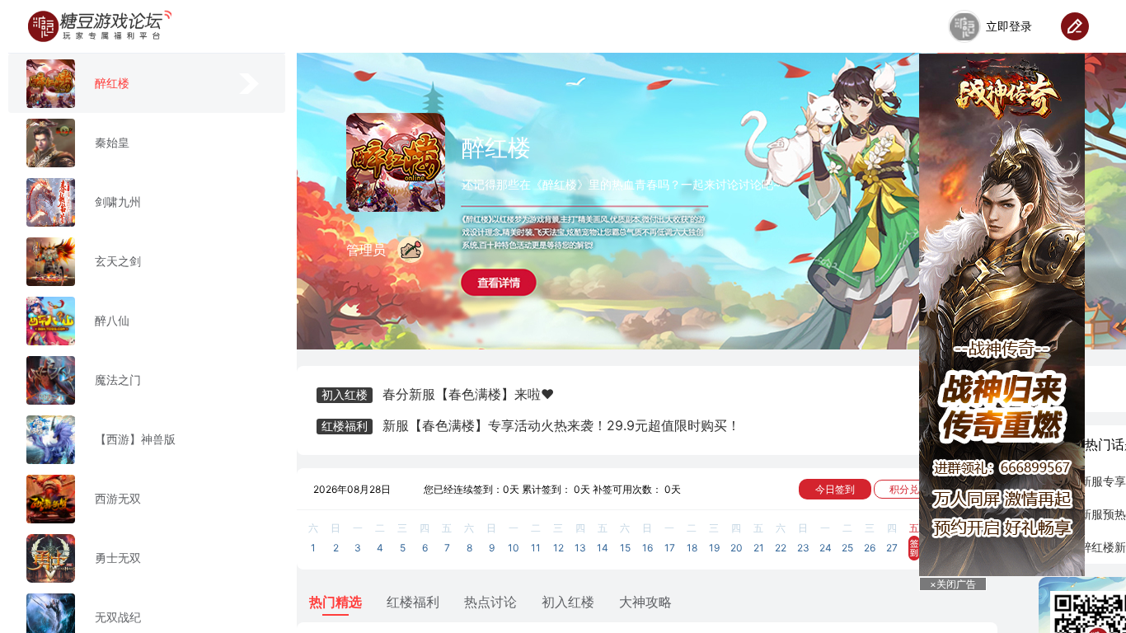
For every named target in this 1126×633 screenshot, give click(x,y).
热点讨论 (490, 601)
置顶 (1059, 539)
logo (99, 26)
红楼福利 (413, 601)
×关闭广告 (953, 584)
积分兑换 (909, 489)
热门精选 (335, 601)
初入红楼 (568, 601)
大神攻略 (645, 601)
